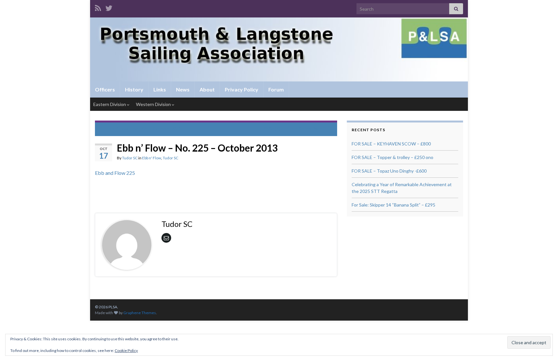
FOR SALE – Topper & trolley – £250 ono (392, 157)
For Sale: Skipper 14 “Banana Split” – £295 (393, 204)
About (207, 89)
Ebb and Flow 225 (115, 173)
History (134, 89)
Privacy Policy (241, 89)
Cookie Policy (126, 350)
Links (159, 89)
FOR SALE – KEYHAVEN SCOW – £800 (391, 143)
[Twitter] (108, 7)
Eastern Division (110, 104)
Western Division (154, 104)
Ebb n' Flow (151, 157)
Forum (276, 89)
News (183, 89)
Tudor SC (130, 157)
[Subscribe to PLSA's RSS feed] (98, 7)
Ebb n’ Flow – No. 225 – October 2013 (144, 128)
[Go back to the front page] (279, 49)
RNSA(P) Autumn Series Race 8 (294, 128)
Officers (105, 89)
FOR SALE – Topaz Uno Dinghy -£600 (389, 171)
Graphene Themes (139, 312)
